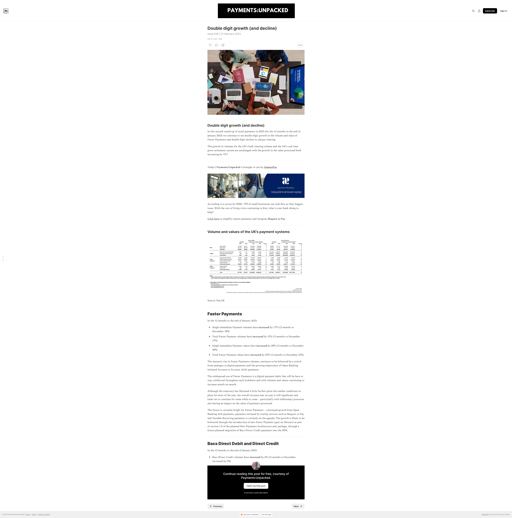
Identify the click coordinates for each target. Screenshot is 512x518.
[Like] (210, 45)
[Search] (473, 10)
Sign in (503, 10)
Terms (34, 514)
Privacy (28, 514)
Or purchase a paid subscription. (256, 493)
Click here (213, 219)
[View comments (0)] (216, 45)
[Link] (204, 125)
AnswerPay (270, 167)
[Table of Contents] (3, 259)
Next (296, 506)
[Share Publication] (479, 10)
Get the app (266, 514)
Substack (485, 514)
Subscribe (490, 10)
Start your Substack (251, 514)
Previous (217, 506)
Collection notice (44, 514)
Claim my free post (256, 485)
